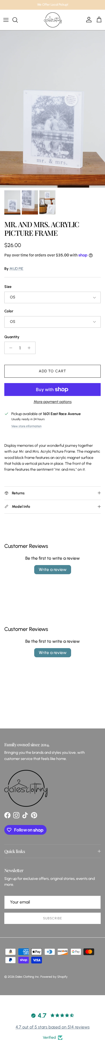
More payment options (53, 402)
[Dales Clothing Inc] (52, 19)
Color (8, 311)
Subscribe (52, 918)
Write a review (52, 569)
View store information (26, 426)
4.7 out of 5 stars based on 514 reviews (53, 1027)
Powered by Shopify (54, 977)
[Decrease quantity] (9, 348)
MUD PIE (16, 268)
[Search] (18, 20)
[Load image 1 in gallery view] (52, 109)
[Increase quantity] (30, 348)
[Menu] (6, 20)
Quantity (11, 337)
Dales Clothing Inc (27, 977)
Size (8, 286)
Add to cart (52, 371)
